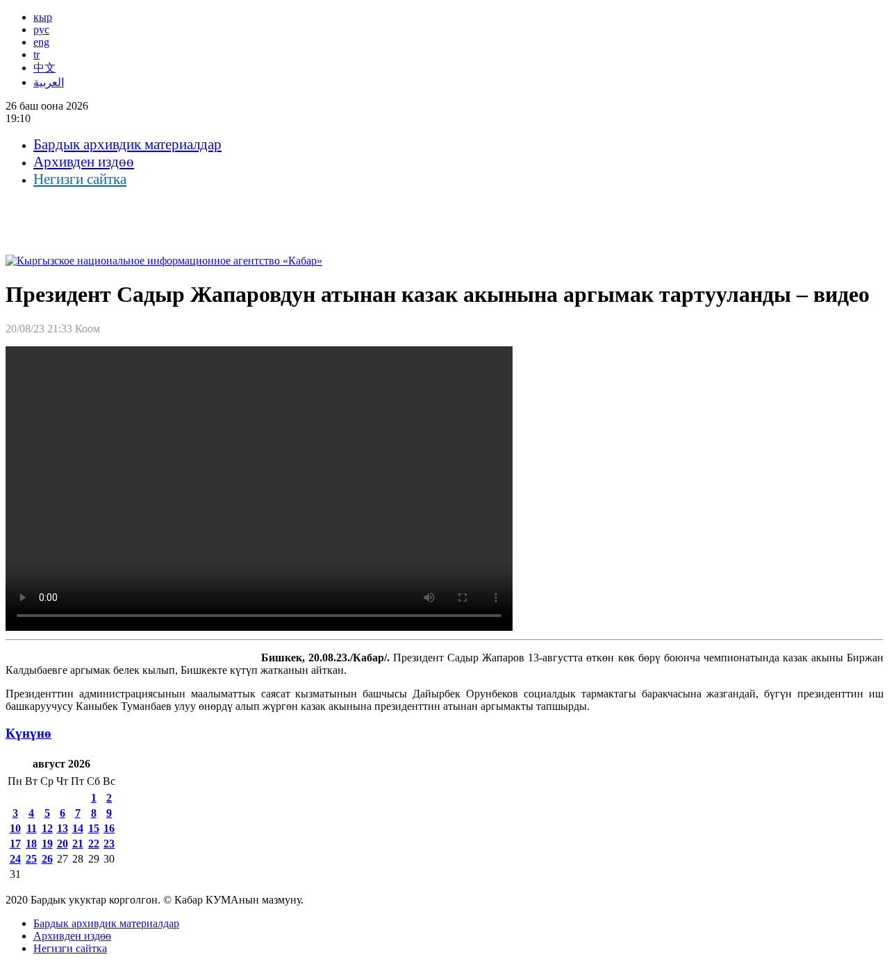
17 (15, 843)
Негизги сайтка (79, 179)
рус (41, 29)
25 (31, 859)
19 (47, 843)
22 (93, 843)
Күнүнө (28, 733)
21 (77, 843)
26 (47, 859)
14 (77, 828)
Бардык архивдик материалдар (127, 144)
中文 (44, 68)
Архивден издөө (83, 161)
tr (36, 54)
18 (31, 843)
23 (109, 843)
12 (47, 828)
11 (31, 828)
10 (15, 828)
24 (15, 859)
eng (41, 42)
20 (62, 843)
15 (93, 828)
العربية (48, 82)
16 (109, 828)
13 (62, 828)
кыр (42, 17)
